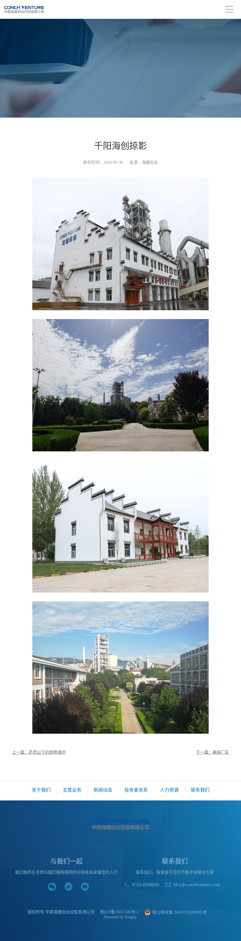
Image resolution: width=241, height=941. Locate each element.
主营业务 (72, 789)
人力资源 (169, 789)
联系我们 (200, 789)
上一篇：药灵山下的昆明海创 (39, 752)
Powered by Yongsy (120, 917)
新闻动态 (102, 789)
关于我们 (41, 789)
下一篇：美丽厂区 (212, 752)
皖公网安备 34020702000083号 (179, 912)
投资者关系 (136, 789)
